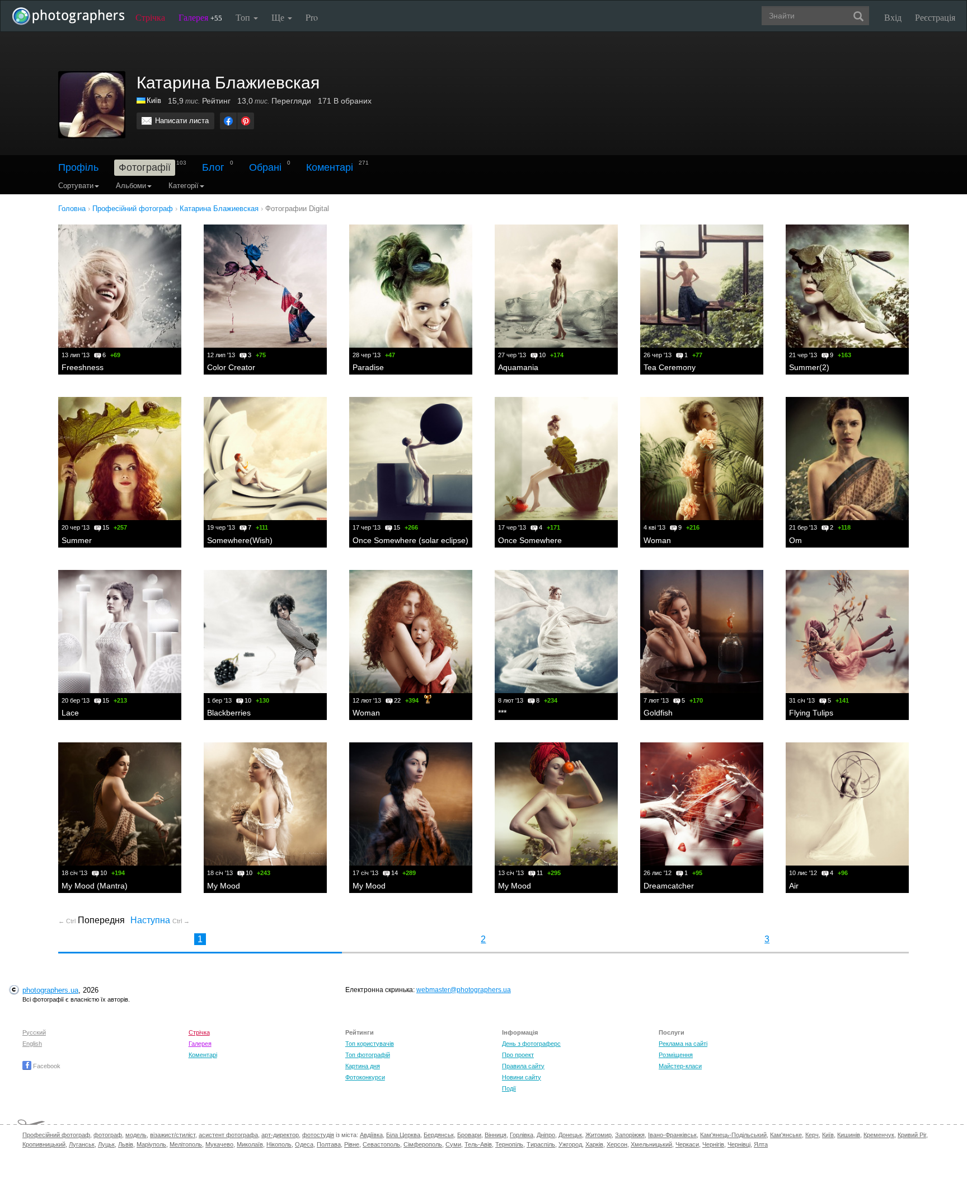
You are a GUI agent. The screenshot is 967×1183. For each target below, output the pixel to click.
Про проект (518, 1054)
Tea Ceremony (670, 367)
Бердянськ (439, 1134)
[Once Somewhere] (556, 458)
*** (502, 712)
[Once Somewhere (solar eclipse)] (410, 458)
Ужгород (570, 1144)
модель (136, 1134)
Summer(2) (809, 367)
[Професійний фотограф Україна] (142, 100)
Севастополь (381, 1144)
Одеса (304, 1144)
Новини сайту (521, 1077)
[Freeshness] (119, 286)
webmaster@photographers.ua (463, 990)
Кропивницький (43, 1144)
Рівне (351, 1144)
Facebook (45, 1066)
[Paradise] (410, 286)
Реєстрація (935, 17)
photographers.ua (50, 990)
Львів (125, 1144)
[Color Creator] (265, 286)
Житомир (598, 1134)
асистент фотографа (228, 1134)
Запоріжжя (630, 1134)
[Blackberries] (265, 631)
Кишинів (848, 1134)
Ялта (761, 1144)
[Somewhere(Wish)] (265, 458)
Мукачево (219, 1144)
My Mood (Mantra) (95, 885)
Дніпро (546, 1134)
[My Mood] (265, 804)
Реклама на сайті (683, 1043)
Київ (154, 100)
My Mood (223, 885)
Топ (244, 17)
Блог (213, 167)
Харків (594, 1144)
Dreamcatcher (669, 885)
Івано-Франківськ (672, 1134)
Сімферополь (422, 1144)
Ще (279, 17)
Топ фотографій (367, 1054)
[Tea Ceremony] (701, 286)
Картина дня (362, 1066)
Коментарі (329, 167)
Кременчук (878, 1134)
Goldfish (658, 712)
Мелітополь (186, 1144)
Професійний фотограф (56, 1134)
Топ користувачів (369, 1043)
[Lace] (119, 631)
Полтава (329, 1144)
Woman (657, 540)
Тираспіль (541, 1144)
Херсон (617, 1144)
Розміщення (676, 1054)
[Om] (847, 458)
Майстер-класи (680, 1066)
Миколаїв (250, 1144)
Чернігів (713, 1144)
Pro (312, 17)
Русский (34, 1032)
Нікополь (279, 1144)
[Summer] (119, 458)
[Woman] (701, 458)
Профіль (78, 167)
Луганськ (82, 1144)
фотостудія (318, 1134)
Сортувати (75, 185)
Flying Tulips (811, 712)
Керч (812, 1134)
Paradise (368, 367)
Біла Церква (403, 1134)
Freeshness (83, 367)
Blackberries (229, 712)
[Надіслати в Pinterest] (245, 121)
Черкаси (687, 1144)
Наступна (160, 920)
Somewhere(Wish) (240, 540)
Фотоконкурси (365, 1077)
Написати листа (182, 120)
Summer (77, 540)
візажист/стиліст (172, 1134)
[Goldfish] (701, 631)
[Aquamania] (556, 286)
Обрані (265, 167)
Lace (70, 712)
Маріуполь (151, 1144)
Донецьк (570, 1134)
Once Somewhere (530, 540)
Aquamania (518, 367)
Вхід (893, 17)
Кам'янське (786, 1134)
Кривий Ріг (912, 1134)
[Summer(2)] (847, 286)
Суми (453, 1144)
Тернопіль (509, 1144)
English (32, 1043)
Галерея (200, 17)
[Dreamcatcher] (701, 804)
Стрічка (150, 17)
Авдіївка (371, 1134)
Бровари (469, 1134)
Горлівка (521, 1134)
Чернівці (738, 1144)
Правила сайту (523, 1066)
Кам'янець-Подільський (733, 1134)
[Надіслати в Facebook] (228, 121)
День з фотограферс (531, 1043)
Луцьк (106, 1144)
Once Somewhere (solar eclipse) (410, 540)
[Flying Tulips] (847, 631)
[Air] (847, 804)
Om (795, 540)
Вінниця (495, 1134)
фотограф (107, 1134)
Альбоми (131, 185)
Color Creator (231, 367)
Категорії (183, 185)
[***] (556, 631)
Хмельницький (651, 1144)
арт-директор (280, 1134)
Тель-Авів (478, 1144)
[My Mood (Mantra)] (119, 804)
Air (794, 885)
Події (509, 1088)
